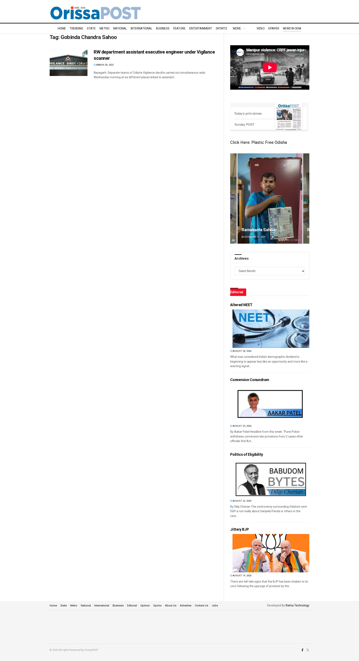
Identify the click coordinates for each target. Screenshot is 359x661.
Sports (221, 28)
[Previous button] (233, 198)
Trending (76, 28)
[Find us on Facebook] (302, 650)
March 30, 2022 (105, 65)
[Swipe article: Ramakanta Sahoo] (269, 198)
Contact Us (201, 605)
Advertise (185, 605)
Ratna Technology (297, 605)
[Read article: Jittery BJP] (270, 553)
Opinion (145, 605)
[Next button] (306, 198)
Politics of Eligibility (246, 454)
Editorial (132, 605)
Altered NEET (241, 305)
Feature (179, 28)
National (120, 28)
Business (163, 28)
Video (261, 28)
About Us (170, 605)
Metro (104, 28)
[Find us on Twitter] (307, 650)
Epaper (273, 28)
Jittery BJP (239, 529)
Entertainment (200, 28)
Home (62, 28)
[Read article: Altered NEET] (270, 328)
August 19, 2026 (241, 575)
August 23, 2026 (241, 426)
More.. (237, 28)
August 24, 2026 (241, 351)
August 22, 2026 (241, 501)
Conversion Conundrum (249, 380)
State (91, 28)
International (141, 28)
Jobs (215, 605)
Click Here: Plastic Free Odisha (258, 142)
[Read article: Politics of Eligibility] (270, 478)
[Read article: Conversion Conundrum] (270, 403)
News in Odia (292, 28)
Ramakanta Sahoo (258, 229)
